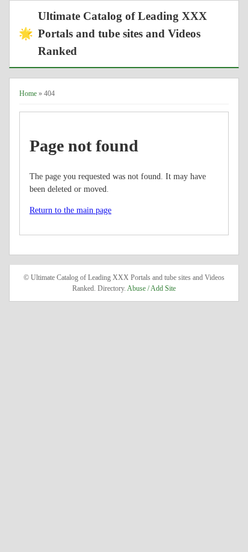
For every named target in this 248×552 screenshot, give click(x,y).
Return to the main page (70, 210)
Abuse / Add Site (151, 288)
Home (28, 93)
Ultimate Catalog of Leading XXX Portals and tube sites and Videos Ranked (113, 33)
